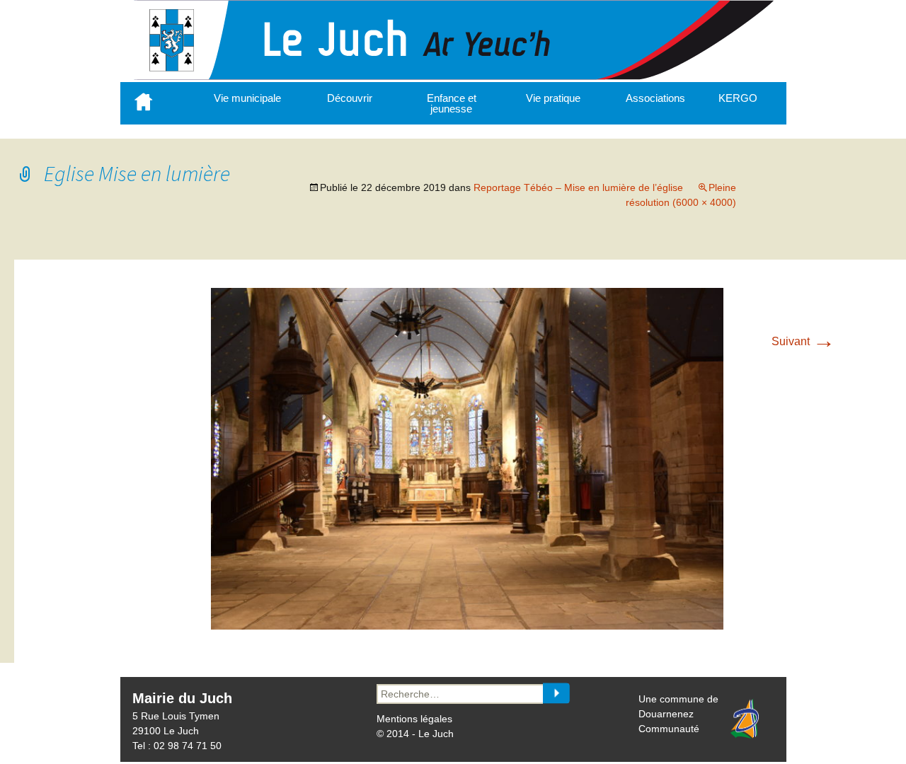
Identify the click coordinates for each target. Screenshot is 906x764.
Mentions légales (414, 718)
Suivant (803, 341)
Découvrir (349, 98)
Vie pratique (553, 98)
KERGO (737, 98)
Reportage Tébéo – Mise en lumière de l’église (578, 187)
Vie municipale (247, 98)
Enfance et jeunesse (451, 103)
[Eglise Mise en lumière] (467, 626)
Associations (655, 98)
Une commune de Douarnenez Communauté (678, 713)
